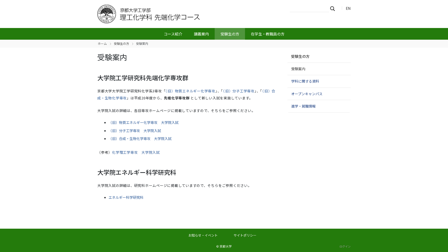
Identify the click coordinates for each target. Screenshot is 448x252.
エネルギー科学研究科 (126, 197)
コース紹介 (173, 34)
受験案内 (298, 68)
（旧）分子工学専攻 (239, 90)
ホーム (102, 43)
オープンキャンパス (306, 93)
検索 (334, 8)
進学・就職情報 (303, 106)
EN (348, 8)
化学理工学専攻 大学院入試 (136, 152)
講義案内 (201, 34)
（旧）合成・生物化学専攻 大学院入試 (140, 138)
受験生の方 (229, 34)
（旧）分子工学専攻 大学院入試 (134, 130)
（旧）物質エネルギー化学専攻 (190, 90)
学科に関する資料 (305, 81)
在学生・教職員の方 (267, 34)
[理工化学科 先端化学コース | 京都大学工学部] (172, 14)
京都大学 (226, 246)
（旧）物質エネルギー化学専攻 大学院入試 (143, 122)
